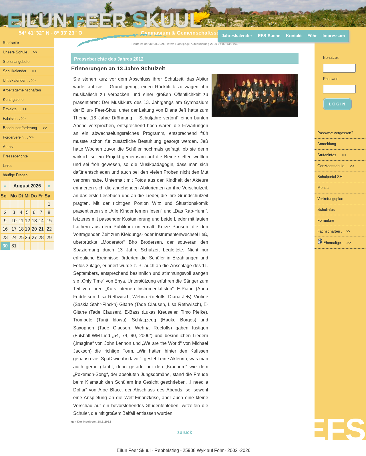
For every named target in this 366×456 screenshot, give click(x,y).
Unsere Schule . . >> (20, 52)
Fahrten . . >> (14, 118)
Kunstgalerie (13, 99)
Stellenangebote (16, 61)
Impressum (334, 35)
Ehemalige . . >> (336, 243)
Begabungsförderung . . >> (25, 128)
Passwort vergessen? (335, 133)
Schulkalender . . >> (20, 71)
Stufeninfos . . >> (332, 155)
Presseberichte (15, 156)
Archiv (8, 147)
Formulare (325, 220)
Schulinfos (326, 209)
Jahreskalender (237, 35)
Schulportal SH (329, 177)
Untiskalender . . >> (19, 80)
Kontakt (294, 35)
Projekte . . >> (15, 109)
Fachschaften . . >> (333, 231)
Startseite (11, 43)
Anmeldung (326, 144)
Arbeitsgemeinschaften (22, 90)
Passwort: (331, 79)
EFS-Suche (269, 35)
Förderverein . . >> (18, 137)
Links (7, 165)
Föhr (312, 35)
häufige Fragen (15, 175)
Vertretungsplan (330, 199)
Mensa (323, 187)
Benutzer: (331, 57)
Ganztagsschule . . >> (336, 166)
